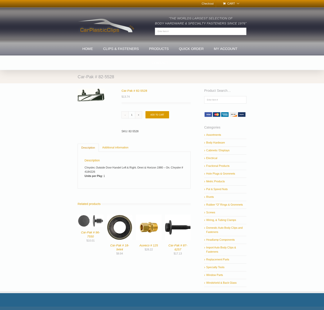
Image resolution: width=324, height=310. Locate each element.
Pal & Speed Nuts (217, 189)
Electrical (211, 158)
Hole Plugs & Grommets (220, 173)
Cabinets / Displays (218, 150)
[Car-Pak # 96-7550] (90, 216)
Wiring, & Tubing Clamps (221, 220)
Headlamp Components (220, 239)
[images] (97, 95)
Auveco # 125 (148, 245)
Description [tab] (88, 147)
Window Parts (214, 275)
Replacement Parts (217, 259)
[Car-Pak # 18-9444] (120, 216)
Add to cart (157, 114)
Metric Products (215, 181)
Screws (210, 212)
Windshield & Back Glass (221, 282)
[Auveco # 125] (149, 216)
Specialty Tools (215, 267)
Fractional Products (218, 165)
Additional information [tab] (115, 147)
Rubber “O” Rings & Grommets (224, 204)
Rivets (210, 196)
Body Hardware (215, 142)
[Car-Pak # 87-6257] (178, 216)
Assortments (213, 134)
